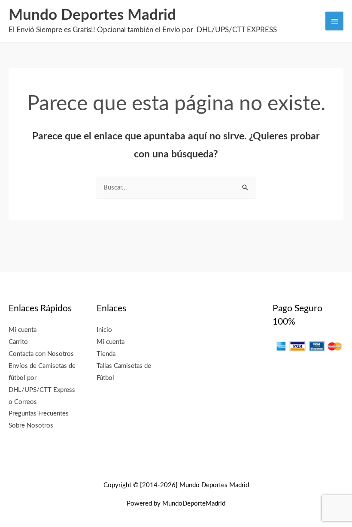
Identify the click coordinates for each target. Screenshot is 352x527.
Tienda (106, 354)
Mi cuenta (22, 330)
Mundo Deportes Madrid (92, 15)
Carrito (18, 342)
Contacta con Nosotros (41, 354)
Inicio (104, 330)
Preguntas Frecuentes (39, 413)
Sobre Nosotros (31, 425)
